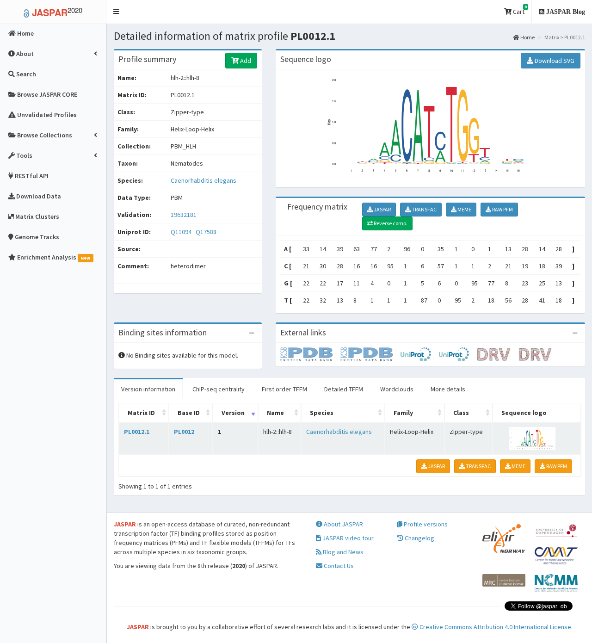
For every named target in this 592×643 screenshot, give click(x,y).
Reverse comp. (390, 223)
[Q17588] (370, 354)
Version (233, 412)
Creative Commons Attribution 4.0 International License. (495, 627)
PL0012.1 (136, 431)
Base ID (189, 412)
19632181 (184, 214)
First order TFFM (284, 389)
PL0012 (184, 431)
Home (527, 37)
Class (461, 412)
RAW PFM (502, 209)
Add (245, 60)
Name (275, 412)
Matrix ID (141, 412)
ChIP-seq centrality (218, 389)
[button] (116, 12)
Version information (148, 389)
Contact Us (338, 566)
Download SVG (553, 60)
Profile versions (425, 524)
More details (448, 389)
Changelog (418, 538)
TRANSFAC (424, 209)
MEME (463, 209)
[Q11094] (310, 354)
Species (321, 412)
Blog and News (342, 552)
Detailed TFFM (343, 389)
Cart (519, 10)
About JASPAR (342, 524)
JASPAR (382, 209)
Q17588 (207, 232)
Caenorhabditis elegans (203, 180)
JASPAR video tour (347, 538)
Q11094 (182, 232)
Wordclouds (396, 389)
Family (403, 412)
